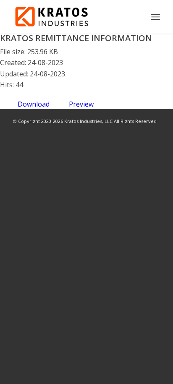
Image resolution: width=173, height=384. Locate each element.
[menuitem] (155, 17)
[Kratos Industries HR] (72, 17)
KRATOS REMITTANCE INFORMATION (76, 38)
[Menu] (155, 17)
